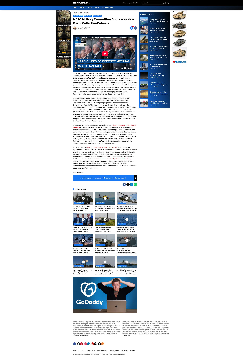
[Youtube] (92, 343)
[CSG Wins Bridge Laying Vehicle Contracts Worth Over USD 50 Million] (144, 39)
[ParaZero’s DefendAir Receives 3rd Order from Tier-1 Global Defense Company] (83, 240)
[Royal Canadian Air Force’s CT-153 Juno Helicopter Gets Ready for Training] (105, 198)
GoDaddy (121, 354)
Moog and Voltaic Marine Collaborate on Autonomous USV (158, 66)
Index (82, 351)
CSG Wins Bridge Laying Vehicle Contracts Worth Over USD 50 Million (158, 38)
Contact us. (126, 336)
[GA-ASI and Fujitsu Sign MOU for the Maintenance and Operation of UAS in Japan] (144, 21)
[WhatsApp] (135, 184)
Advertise (89, 351)
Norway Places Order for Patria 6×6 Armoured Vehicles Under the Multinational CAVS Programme (81, 208)
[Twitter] (128, 184)
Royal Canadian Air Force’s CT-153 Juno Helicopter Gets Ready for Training (105, 208)
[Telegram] (131, 184)
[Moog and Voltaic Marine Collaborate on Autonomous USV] (144, 66)
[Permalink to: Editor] (75, 28)
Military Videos (97, 15)
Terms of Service (101, 351)
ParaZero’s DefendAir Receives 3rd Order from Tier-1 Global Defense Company (81, 251)
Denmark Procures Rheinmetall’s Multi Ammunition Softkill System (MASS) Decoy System (126, 251)
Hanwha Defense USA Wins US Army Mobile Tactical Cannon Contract (82, 272)
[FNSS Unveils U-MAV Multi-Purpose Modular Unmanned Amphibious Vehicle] (105, 240)
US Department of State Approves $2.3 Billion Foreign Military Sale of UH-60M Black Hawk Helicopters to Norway (127, 208)
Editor (79, 27)
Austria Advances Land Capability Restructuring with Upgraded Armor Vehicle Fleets (158, 102)
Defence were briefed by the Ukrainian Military (113, 159)
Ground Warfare (79, 202)
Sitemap (125, 351)
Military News (88, 15)
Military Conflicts (78, 15)
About (75, 351)
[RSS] (102, 343)
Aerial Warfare (100, 202)
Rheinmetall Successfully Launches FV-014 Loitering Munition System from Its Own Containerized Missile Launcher (104, 272)
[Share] (135, 28)
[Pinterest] (81, 343)
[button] (164, 2)
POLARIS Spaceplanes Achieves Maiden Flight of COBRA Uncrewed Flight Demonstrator (158, 84)
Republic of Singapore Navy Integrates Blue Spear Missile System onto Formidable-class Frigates (127, 272)
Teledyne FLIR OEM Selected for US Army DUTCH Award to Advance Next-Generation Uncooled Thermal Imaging (159, 75)
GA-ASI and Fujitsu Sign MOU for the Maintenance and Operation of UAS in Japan (158, 20)
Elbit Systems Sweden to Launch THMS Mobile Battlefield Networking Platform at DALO (103, 229)
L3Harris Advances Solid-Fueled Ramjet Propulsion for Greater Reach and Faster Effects (158, 93)
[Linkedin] (88, 343)
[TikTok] (99, 343)
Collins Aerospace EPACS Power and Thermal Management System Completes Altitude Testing (158, 29)
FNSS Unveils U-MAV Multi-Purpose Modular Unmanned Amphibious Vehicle (105, 250)
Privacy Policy (114, 351)
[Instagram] (85, 343)
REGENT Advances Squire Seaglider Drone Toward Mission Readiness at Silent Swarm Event (126, 229)
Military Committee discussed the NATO (102, 147)
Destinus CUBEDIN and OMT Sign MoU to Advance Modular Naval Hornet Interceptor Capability (82, 229)
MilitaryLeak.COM (81, 3)
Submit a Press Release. (81, 336)
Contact (133, 351)
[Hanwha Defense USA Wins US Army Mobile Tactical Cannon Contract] (83, 262)
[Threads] (95, 343)
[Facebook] (124, 184)
